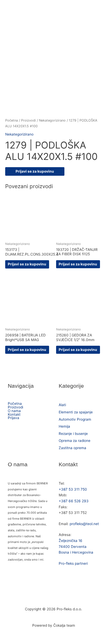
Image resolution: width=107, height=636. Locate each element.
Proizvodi (28, 120)
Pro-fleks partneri (73, 563)
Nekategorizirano (52, 120)
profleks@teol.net (84, 524)
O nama (14, 411)
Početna (11, 120)
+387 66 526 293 (74, 501)
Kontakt (14, 414)
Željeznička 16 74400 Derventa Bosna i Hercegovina (76, 546)
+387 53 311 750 (73, 489)
